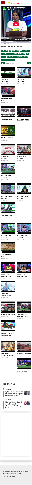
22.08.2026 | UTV (20, 318)
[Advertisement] (15, 474)
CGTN (13, 50)
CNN (6, 50)
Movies (3, 60)
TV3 (24, 54)
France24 (4, 54)
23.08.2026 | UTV (4, 278)
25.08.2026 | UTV (4, 83)
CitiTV (15, 54)
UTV (27, 54)
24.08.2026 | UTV (4, 102)
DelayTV (4, 57)
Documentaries (10, 60)
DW (10, 50)
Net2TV (20, 54)
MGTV (20, 57)
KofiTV (8, 57)
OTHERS (26, 57)
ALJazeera (26, 50)
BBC (3, 50)
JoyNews (10, 54)
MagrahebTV (15, 57)
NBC (17, 50)
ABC (21, 50)
